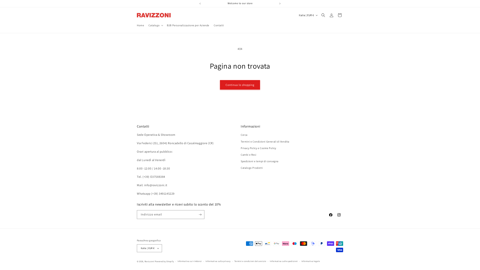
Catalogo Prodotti (252, 168)
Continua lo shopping (240, 85)
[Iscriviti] (200, 214)
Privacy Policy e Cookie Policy (258, 148)
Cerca (244, 134)
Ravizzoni (149, 261)
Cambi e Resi (248, 154)
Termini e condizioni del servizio (250, 261)
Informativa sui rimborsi (190, 261)
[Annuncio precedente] (200, 3)
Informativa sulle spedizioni (284, 261)
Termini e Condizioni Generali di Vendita (265, 141)
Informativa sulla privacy (218, 261)
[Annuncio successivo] (280, 3)
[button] (155, 25)
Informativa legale (311, 261)
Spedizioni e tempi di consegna (259, 161)
